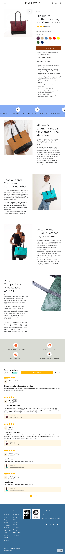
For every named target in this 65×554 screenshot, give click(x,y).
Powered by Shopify (8, 550)
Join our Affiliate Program (6, 537)
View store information (44, 57)
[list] (32, 351)
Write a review (37, 372)
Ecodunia (10, 548)
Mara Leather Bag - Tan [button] (16, 417)
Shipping (38, 31)
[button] (52, 3)
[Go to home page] (32, 3)
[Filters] (55, 372)
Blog (5, 517)
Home (37, 11)
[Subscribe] (60, 515)
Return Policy (17, 532)
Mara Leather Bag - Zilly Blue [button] (17, 467)
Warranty (16, 535)
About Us (16, 514)
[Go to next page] (37, 496)
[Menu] (5, 3)
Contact (6, 515)
